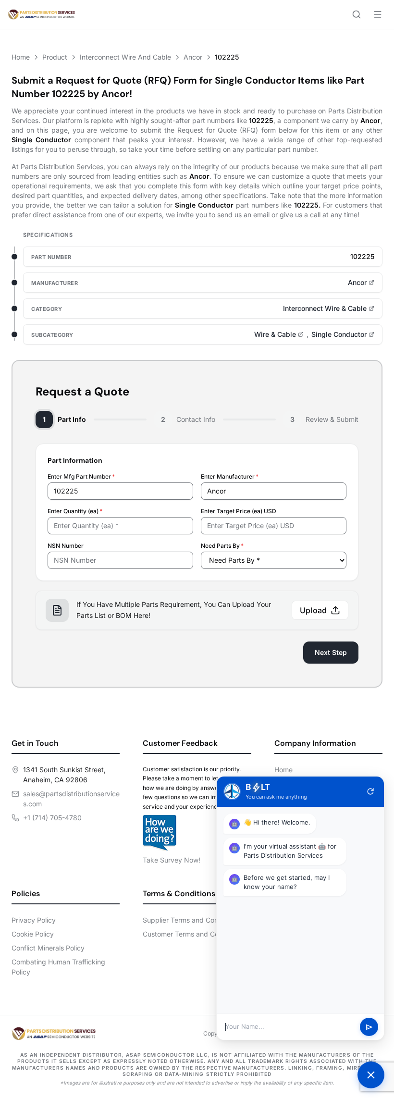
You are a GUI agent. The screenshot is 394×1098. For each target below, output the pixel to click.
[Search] (356, 14)
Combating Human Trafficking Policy (58, 967)
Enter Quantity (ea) (75, 511)
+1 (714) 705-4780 (52, 818)
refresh (370, 791)
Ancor (193, 57)
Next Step (331, 652)
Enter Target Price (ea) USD (238, 511)
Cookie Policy (33, 934)
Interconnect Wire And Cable (125, 57)
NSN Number (66, 545)
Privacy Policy (34, 920)
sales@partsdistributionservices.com (71, 799)
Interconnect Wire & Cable (325, 308)
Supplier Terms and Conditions (191, 920)
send (369, 1027)
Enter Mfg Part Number (81, 476)
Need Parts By (222, 545)
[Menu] (377, 14)
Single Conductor (339, 334)
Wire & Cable (275, 334)
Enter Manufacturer (230, 476)
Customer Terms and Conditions (193, 934)
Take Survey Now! (171, 860)
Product (54, 57)
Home (21, 57)
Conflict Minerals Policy (48, 948)
